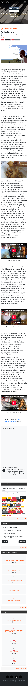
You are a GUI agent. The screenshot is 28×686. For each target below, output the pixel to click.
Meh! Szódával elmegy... (9, 533)
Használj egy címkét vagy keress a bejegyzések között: (13, 489)
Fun (3, 37)
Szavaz (5, 541)
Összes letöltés (20, 669)
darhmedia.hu (14, 681)
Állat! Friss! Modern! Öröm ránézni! (12, 530)
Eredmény (22, 541)
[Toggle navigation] (25, 2)
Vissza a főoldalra (10, 28)
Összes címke (21, 519)
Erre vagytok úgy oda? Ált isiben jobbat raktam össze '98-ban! (13, 537)
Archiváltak (23, 547)
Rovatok (22, 607)
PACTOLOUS (5, 2)
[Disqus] (14, 448)
